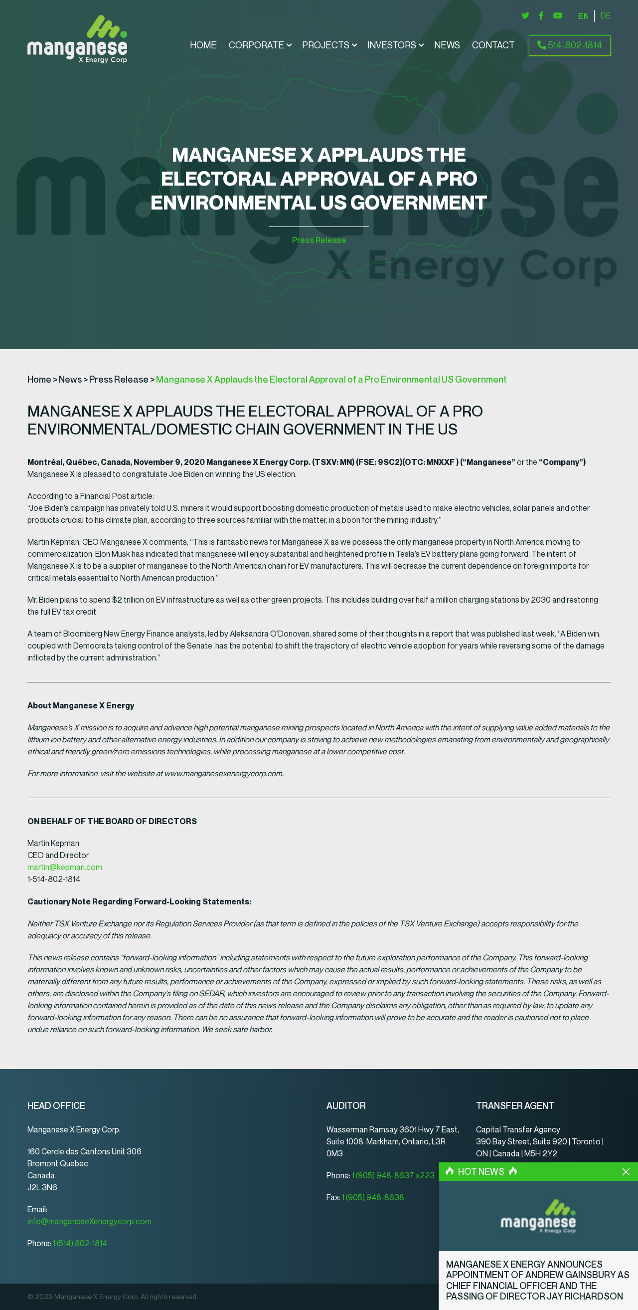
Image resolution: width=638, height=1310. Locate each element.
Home (203, 45)
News (447, 45)
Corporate (256, 45)
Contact (493, 45)
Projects (325, 45)
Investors (391, 45)
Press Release (319, 240)
